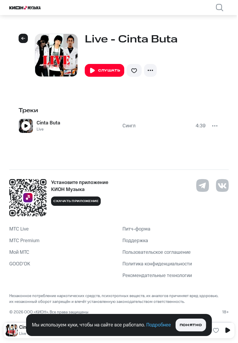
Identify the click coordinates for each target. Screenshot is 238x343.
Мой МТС (19, 252)
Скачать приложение (75, 201)
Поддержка (135, 240)
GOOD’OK (19, 263)
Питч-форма (136, 229)
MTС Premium (24, 240)
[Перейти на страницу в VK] (222, 185)
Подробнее (158, 324)
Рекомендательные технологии (157, 275)
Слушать (109, 70)
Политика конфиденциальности (157, 263)
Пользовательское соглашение (156, 252)
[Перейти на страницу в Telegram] (202, 185)
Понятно (191, 325)
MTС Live (19, 229)
